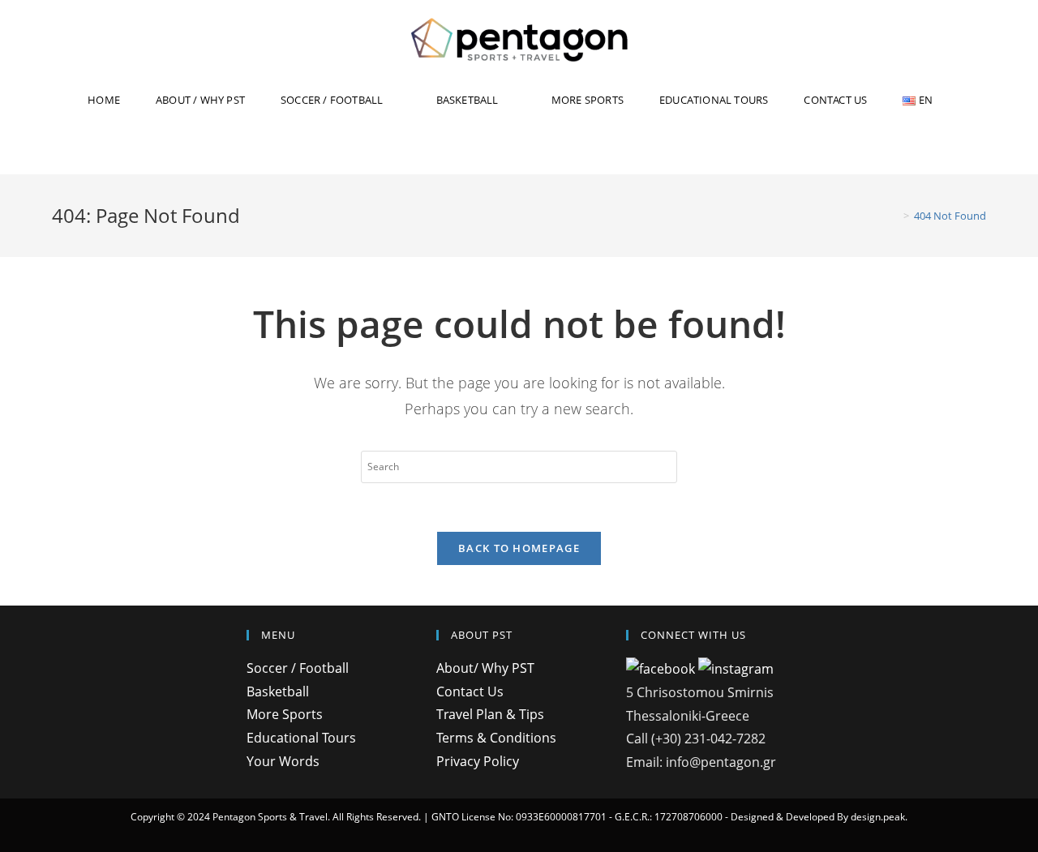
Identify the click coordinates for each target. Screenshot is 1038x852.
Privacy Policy (477, 761)
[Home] (894, 215)
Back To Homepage (519, 548)
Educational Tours (301, 738)
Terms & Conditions (496, 738)
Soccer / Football (298, 668)
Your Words (283, 761)
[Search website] (519, 149)
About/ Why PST (485, 668)
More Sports (285, 714)
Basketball (278, 691)
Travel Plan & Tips (490, 714)
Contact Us (470, 691)
